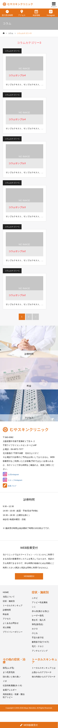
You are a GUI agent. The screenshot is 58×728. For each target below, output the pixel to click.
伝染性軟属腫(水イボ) (12, 685)
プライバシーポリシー (13, 632)
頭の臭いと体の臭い (12, 677)
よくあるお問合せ (11, 623)
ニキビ (35, 598)
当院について (9, 597)
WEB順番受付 (29, 576)
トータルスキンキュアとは (43, 668)
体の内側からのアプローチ (43, 677)
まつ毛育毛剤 (9, 672)
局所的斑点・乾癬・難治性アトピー (13, 695)
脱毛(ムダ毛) (8, 668)
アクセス (7, 619)
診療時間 (7, 610)
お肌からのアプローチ (42, 672)
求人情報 (7, 627)
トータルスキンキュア (13, 605)
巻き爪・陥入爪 (39, 620)
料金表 (6, 614)
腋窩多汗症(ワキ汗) (40, 642)
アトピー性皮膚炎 (40, 602)
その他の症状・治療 (14, 661)
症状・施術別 (9, 601)
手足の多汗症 (38, 637)
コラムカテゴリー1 (12, 51)
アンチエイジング (40, 651)
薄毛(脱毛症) (37, 624)
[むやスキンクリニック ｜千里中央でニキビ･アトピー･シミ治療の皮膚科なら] (18, 4)
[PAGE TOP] (53, 714)
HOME (6, 592)
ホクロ (35, 629)
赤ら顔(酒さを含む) (40, 611)
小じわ (35, 633)
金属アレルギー (10, 690)
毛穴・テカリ (38, 646)
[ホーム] (4, 33)
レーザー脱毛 (38, 615)
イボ (5, 681)
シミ (34, 607)
